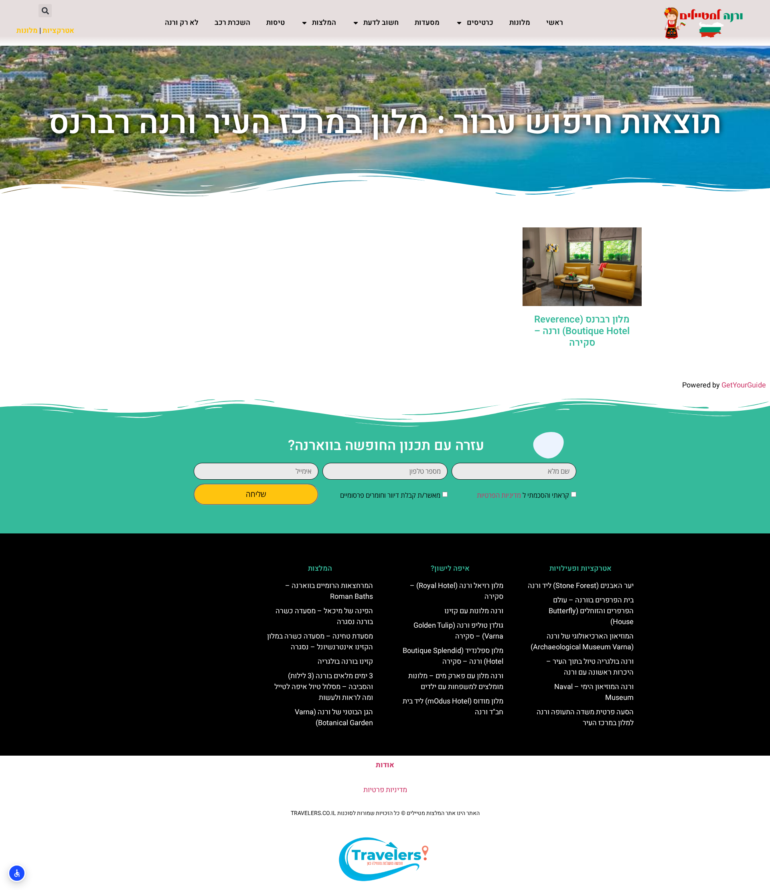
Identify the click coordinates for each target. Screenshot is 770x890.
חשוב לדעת (381, 22)
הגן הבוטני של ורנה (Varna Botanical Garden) (334, 717)
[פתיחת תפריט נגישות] (17, 873)
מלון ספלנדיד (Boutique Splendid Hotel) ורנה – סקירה (453, 656)
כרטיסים (480, 22)
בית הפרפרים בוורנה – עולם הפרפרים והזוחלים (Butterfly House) (591, 611)
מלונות (519, 22)
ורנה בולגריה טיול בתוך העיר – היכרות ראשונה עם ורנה (590, 667)
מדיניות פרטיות (385, 790)
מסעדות (427, 22)
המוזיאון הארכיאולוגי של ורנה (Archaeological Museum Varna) (582, 642)
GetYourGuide (743, 385)
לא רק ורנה (182, 22)
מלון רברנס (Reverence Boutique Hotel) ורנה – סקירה (582, 331)
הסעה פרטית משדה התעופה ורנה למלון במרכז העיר (585, 717)
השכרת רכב (232, 22)
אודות (385, 765)
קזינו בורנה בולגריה (345, 661)
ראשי (554, 22)
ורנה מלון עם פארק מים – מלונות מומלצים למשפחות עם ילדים (455, 681)
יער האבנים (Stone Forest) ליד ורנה (581, 585)
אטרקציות (58, 30)
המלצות (324, 22)
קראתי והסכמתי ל (523, 495)
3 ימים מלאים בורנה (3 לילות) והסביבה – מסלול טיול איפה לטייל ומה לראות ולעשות (323, 687)
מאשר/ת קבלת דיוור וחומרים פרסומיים (390, 495)
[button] (45, 10)
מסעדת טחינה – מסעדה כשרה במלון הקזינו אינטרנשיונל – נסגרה (320, 642)
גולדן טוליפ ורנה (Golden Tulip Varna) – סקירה (458, 631)
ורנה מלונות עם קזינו (473, 611)
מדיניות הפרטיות (499, 495)
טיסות (275, 22)
